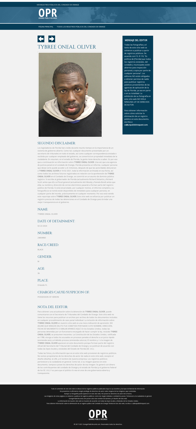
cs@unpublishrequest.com (140, 403)
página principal (45, 27)
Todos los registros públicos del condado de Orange (81, 27)
